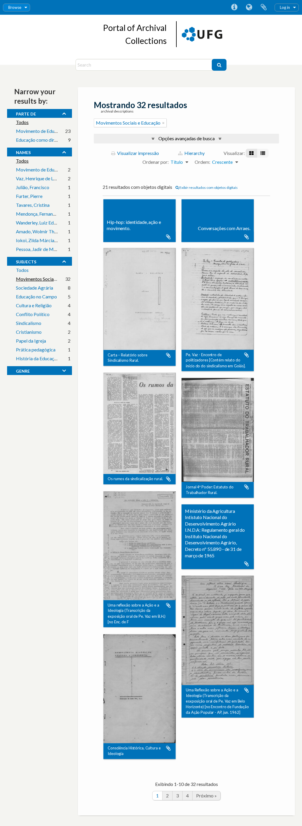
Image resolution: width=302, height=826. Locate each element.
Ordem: (202, 162)
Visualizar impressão (137, 153)
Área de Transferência (263, 7)
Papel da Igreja (31, 340)
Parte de (26, 113)
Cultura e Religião (34, 305)
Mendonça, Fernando (37, 214)
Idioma (249, 7)
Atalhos (234, 7)
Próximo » (206, 795)
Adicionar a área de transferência (168, 237)
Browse (14, 7)
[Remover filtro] (163, 123)
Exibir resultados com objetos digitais (208, 187)
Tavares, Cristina (33, 205)
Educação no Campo (36, 296)
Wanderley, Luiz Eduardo (40, 222)
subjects (26, 261)
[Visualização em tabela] (263, 153)
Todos (22, 122)
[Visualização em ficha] (251, 153)
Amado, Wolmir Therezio (41, 231)
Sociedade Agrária (34, 287)
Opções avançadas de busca (186, 138)
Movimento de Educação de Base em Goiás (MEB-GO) (71, 131)
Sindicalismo (28, 323)
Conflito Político (33, 314)
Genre (23, 370)
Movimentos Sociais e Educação (48, 279)
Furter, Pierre (29, 196)
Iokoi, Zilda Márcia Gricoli (42, 240)
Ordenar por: (155, 162)
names (23, 151)
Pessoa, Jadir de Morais (40, 249)
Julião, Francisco (32, 187)
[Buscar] (219, 65)
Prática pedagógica (35, 349)
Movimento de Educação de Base (49, 169)
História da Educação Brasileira (47, 358)
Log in (285, 7)
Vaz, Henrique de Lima (38, 178)
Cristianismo (29, 332)
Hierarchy (194, 153)
